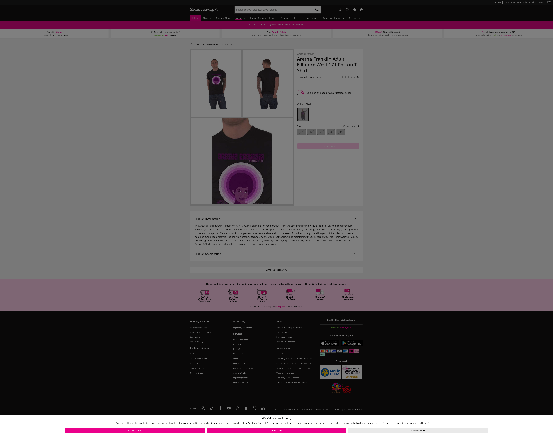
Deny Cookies (276, 430)
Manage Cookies (418, 430)
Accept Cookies (135, 430)
